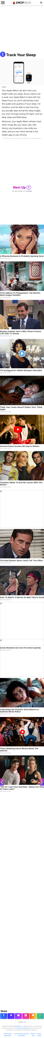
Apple (4, 87)
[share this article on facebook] (3, 1016)
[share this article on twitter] (11, 1016)
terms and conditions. (23, 1028)
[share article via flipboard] (25, 1016)
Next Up (21, 187)
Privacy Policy (39, 1034)
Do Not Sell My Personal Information (21, 1034)
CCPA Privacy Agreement (7, 1034)
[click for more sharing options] (40, 1016)
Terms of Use (33, 1034)
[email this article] (18, 1016)
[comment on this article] (33, 1016)
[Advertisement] (22, 29)
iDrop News (17, 1026)
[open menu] (3, 2)
